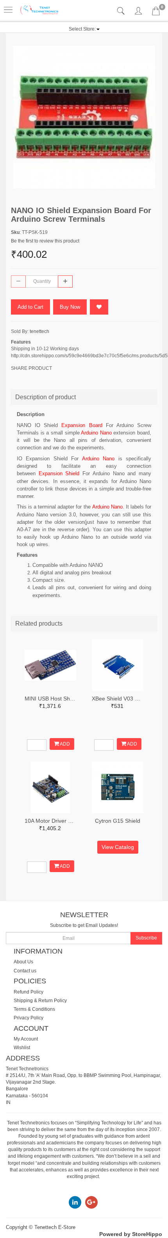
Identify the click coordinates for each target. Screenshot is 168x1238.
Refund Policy (28, 992)
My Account (26, 1039)
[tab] (121, 11)
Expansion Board (81, 425)
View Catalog (118, 847)
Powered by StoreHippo (130, 1234)
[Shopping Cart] (156, 12)
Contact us (25, 971)
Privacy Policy (28, 1018)
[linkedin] (75, 1202)
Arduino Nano (96, 433)
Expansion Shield (59, 473)
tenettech (39, 331)
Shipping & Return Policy (40, 1000)
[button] (84, 29)
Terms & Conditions (34, 1009)
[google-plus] (91, 1202)
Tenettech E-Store (54, 1227)
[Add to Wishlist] (99, 307)
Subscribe (146, 938)
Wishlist (22, 1047)
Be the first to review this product (45, 241)
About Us (23, 962)
